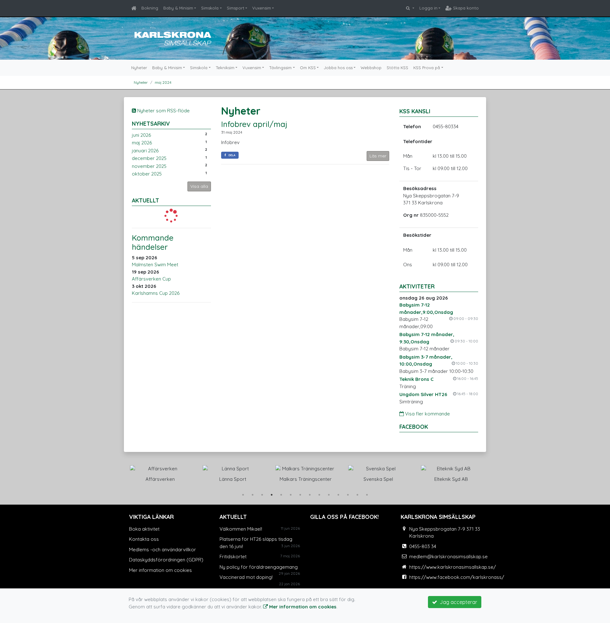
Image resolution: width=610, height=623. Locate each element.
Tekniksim (225, 67)
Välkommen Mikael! (241, 529)
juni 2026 (141, 135)
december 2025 (149, 158)
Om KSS (308, 67)
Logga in (428, 7)
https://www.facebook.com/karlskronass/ (456, 577)
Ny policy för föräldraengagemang (259, 567)
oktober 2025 (147, 174)
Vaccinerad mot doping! (246, 577)
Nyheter (139, 67)
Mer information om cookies (160, 570)
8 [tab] (310, 495)
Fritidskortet (233, 556)
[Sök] (410, 8)
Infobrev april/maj (254, 124)
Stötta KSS (397, 67)
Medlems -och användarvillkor (162, 550)
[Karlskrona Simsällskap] (171, 38)
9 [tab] (319, 495)
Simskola (210, 7)
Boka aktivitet (144, 529)
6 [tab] (291, 495)
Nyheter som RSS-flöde (163, 111)
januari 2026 (145, 151)
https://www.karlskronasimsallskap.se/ (452, 567)
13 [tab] (357, 495)
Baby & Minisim (178, 7)
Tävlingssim (280, 67)
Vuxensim (261, 7)
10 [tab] (329, 495)
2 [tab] (252, 495)
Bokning (149, 7)
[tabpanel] (160, 472)
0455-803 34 (422, 546)
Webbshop (371, 67)
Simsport (235, 7)
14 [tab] (367, 495)
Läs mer (377, 156)
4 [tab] (271, 495)
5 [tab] (281, 495)
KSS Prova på (426, 67)
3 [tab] (262, 495)
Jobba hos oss (338, 67)
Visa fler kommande (427, 414)
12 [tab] (348, 495)
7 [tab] (300, 495)
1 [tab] (243, 495)
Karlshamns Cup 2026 (156, 293)
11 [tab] (338, 495)
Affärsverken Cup (151, 279)
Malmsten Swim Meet (155, 265)
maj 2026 (142, 143)
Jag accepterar (457, 602)
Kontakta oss (144, 539)
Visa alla (199, 186)
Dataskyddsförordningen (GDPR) (166, 560)
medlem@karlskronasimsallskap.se (448, 556)
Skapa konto (465, 7)
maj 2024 (163, 82)
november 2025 (149, 166)
